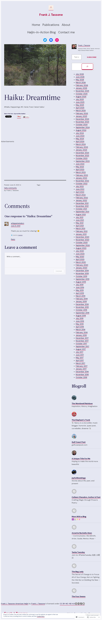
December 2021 (82, 203)
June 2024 (80, 136)
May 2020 (80, 257)
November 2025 (82, 91)
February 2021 (81, 231)
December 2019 (82, 270)
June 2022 (80, 189)
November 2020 (82, 240)
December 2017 (82, 338)
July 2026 (80, 74)
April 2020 (80, 259)
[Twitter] (45, 40)
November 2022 (82, 181)
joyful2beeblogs (79, 478)
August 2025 (81, 96)
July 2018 (79, 318)
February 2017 (81, 366)
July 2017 (79, 352)
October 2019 (81, 276)
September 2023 (83, 161)
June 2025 (80, 102)
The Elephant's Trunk (81, 420)
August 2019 (81, 282)
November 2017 (82, 341)
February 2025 (82, 113)
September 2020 (83, 245)
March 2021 (80, 228)
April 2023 (80, 169)
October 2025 (81, 94)
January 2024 (81, 150)
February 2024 (82, 147)
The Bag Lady (77, 572)
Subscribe (91, 57)
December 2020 (82, 237)
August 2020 (81, 248)
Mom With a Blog (79, 516)
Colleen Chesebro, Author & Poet (86, 497)
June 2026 (80, 77)
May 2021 (79, 223)
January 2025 (81, 116)
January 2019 (81, 301)
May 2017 (79, 358)
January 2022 (81, 200)
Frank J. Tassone (51, 15)
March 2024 (81, 144)
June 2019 (80, 287)
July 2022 (80, 186)
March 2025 (81, 110)
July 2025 (80, 99)
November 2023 (82, 155)
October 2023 (81, 158)
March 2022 (81, 195)
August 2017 (81, 349)
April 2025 (80, 108)
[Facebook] (51, 40)
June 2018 (80, 321)
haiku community (10, 188)
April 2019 (80, 293)
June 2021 (80, 220)
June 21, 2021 (15, 226)
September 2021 (82, 212)
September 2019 (82, 279)
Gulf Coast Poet (79, 442)
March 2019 (80, 296)
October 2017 (81, 344)
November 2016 (82, 374)
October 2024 (81, 125)
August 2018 (81, 315)
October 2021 (81, 209)
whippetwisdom (17, 223)
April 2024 (80, 141)
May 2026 (80, 80)
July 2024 (80, 133)
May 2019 (80, 290)
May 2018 (80, 324)
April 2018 (80, 327)
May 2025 (80, 105)
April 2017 (80, 360)
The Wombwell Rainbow (82, 403)
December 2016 (82, 372)
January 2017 (81, 369)
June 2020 (80, 254)
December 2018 (82, 304)
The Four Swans (78, 596)
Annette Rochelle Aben (82, 533)
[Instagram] (57, 40)
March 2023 (81, 172)
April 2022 (80, 192)
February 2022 (82, 198)
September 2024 (83, 127)
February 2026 (82, 85)
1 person (20, 235)
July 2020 (80, 251)
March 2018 (80, 329)
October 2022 (81, 183)
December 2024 (82, 119)
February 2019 (82, 299)
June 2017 (80, 355)
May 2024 (80, 139)
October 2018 (81, 310)
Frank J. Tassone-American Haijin (14, 604)
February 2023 (82, 175)
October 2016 (81, 377)
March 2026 (81, 82)
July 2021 (79, 217)
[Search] (87, 66)
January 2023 (81, 178)
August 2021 (81, 214)
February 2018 (82, 332)
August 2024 (81, 130)
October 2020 (82, 242)
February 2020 (82, 265)
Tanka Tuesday (78, 552)
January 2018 (81, 335)
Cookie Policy (41, 616)
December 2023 (82, 153)
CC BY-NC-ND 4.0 (67, 604)
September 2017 (82, 346)
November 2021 (82, 206)
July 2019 (79, 285)
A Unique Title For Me (81, 458)
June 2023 (80, 164)
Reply (13, 239)
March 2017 (80, 363)
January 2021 (81, 234)
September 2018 (82, 313)
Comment (59, 271)
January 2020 (81, 268)
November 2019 (82, 273)
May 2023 (80, 167)
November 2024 (82, 122)
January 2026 (81, 88)
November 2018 (82, 307)
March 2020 (81, 262)
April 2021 (80, 226)
